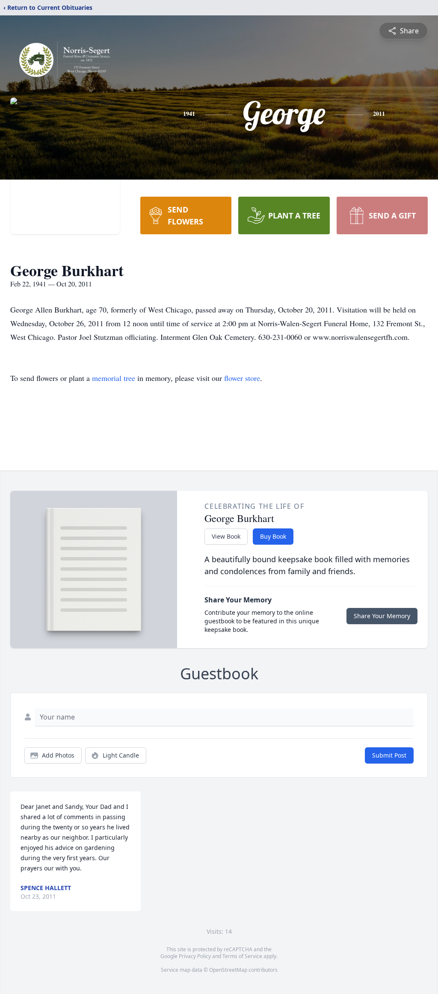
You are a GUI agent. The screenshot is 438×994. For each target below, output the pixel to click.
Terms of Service (242, 956)
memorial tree (113, 378)
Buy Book (273, 536)
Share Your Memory (382, 616)
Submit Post (389, 755)
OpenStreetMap (228, 969)
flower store (242, 378)
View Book (226, 536)
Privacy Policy (195, 956)
